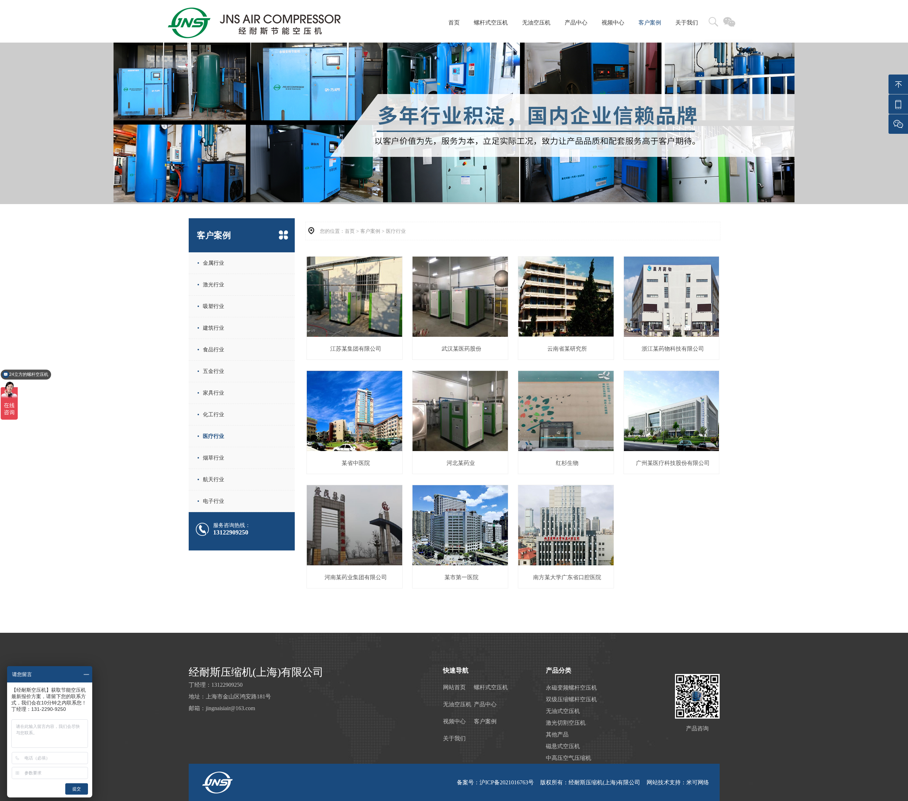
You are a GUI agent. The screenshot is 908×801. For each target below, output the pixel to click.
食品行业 (213, 349)
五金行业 (213, 371)
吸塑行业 (213, 306)
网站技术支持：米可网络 (678, 782)
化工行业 (213, 414)
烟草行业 (213, 458)
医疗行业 (213, 436)
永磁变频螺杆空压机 (571, 688)
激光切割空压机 (566, 723)
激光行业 (213, 284)
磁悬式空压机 (563, 746)
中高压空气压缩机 (568, 758)
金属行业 (213, 263)
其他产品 (557, 734)
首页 (454, 23)
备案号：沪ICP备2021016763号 (495, 782)
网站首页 (454, 687)
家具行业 (213, 393)
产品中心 (576, 23)
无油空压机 (536, 23)
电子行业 (213, 501)
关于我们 (686, 23)
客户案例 (649, 23)
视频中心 (613, 23)
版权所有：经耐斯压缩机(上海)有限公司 (590, 782)
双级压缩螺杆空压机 (571, 699)
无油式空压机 (563, 711)
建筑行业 (213, 328)
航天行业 (213, 479)
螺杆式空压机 (491, 23)
